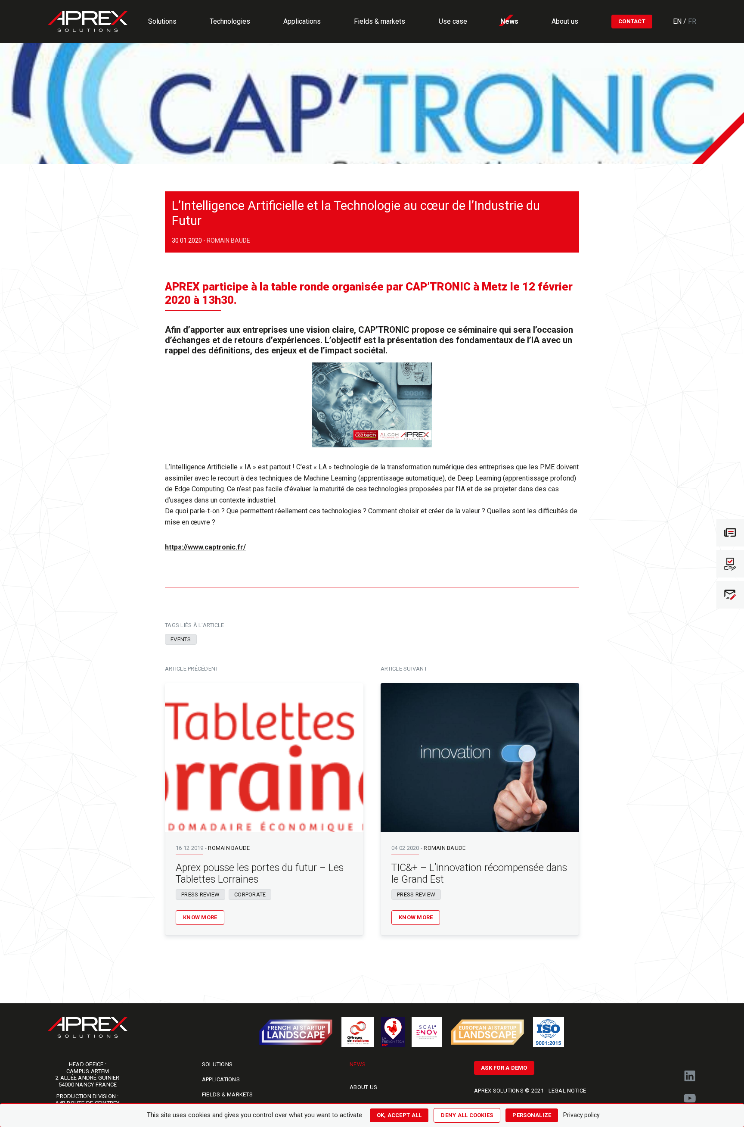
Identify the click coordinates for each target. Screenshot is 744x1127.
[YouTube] (689, 1098)
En (678, 21)
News (358, 1064)
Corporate (250, 894)
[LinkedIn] (689, 1076)
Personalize (531, 1115)
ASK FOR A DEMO (504, 1068)
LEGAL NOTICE (567, 1090)
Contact (631, 21)
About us (363, 1087)
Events (180, 639)
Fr (692, 21)
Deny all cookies (467, 1115)
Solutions (217, 1064)
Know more (200, 917)
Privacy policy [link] (581, 1114)
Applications (221, 1079)
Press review (200, 894)
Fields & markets (227, 1094)
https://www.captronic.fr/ (205, 547)
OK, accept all (399, 1115)
